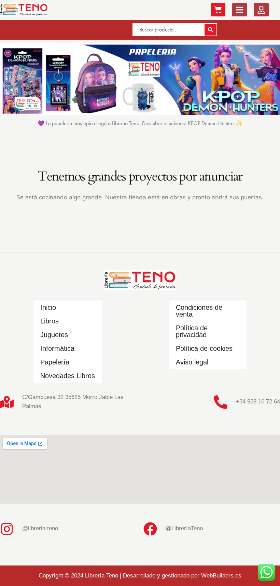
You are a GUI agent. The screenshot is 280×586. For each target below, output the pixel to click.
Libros (49, 321)
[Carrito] (218, 9)
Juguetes (54, 334)
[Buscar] (210, 29)
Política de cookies (204, 348)
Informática (57, 348)
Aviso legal (192, 362)
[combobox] (168, 29)
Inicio (48, 307)
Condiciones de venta (199, 311)
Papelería (54, 362)
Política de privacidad (192, 331)
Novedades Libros (67, 375)
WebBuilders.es (221, 575)
